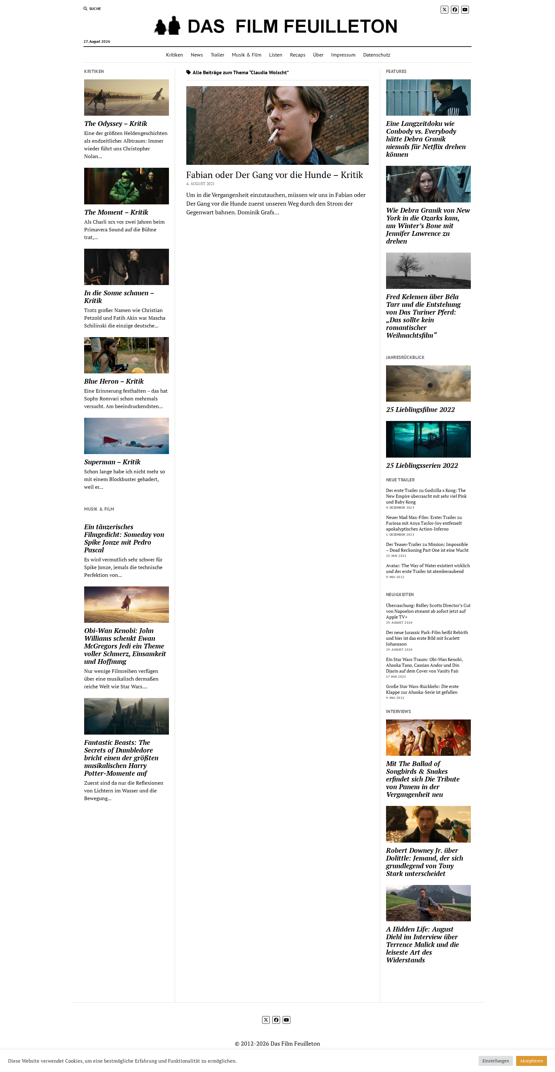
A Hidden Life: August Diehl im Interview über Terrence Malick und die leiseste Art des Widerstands (422, 944)
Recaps (297, 54)
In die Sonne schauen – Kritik (119, 296)
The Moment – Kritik (116, 212)
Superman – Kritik (112, 462)
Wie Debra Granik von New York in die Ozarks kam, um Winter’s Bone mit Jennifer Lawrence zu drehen (428, 225)
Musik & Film (246, 54)
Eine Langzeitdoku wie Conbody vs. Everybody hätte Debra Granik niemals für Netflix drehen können (426, 139)
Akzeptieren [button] (531, 1061)
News (197, 54)
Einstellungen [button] (495, 1061)
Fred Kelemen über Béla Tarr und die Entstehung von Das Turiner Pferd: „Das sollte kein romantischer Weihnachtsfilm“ (423, 316)
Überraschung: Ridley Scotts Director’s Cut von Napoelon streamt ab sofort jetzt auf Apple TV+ (428, 611)
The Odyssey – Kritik (115, 123)
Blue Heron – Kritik (114, 381)
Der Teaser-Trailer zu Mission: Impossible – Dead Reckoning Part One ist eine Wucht (427, 547)
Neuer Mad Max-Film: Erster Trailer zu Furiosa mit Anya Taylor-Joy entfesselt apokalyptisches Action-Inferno (424, 523)
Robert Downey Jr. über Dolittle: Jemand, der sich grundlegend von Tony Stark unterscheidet (424, 861)
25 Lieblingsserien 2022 (422, 465)
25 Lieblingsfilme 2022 (420, 409)
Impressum (343, 54)
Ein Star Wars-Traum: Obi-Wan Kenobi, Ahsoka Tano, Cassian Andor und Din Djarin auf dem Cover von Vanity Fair (424, 665)
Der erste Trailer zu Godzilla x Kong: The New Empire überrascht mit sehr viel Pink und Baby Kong (426, 496)
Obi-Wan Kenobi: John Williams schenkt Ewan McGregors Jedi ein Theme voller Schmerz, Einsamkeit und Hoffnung (125, 646)
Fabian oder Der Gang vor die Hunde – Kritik (274, 175)
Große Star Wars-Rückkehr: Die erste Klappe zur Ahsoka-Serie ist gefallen (422, 689)
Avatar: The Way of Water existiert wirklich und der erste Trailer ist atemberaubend (428, 568)
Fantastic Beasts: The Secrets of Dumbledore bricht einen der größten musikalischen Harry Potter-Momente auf (121, 757)
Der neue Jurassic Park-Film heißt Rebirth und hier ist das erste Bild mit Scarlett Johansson (427, 638)
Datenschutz (376, 54)
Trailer (217, 54)
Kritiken (174, 54)
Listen (275, 54)
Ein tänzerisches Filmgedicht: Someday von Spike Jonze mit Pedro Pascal (124, 538)
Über (318, 54)
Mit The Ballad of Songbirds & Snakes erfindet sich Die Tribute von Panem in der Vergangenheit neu (423, 779)
